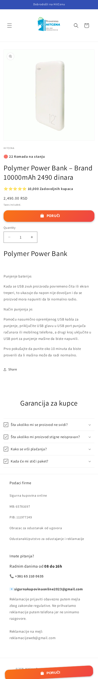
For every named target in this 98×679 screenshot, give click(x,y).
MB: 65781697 (20, 506)
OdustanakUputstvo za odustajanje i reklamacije (47, 539)
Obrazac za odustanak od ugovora (36, 528)
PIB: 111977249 (21, 517)
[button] (9, 25)
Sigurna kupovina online (28, 495)
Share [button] (12, 369)
